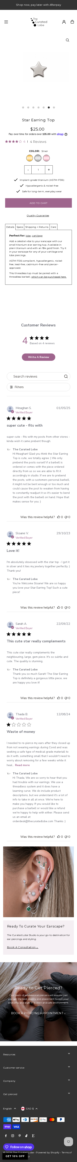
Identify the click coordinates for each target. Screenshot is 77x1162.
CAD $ (30, 1108)
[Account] (64, 22)
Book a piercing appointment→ (38, 1013)
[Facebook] (6, 1135)
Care (53, 226)
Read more (22, 765)
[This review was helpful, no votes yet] (58, 517)
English (7, 1108)
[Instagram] (12, 1135)
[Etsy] (33, 1135)
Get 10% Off (15, 1156)
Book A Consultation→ (22, 947)
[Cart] (72, 22)
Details (10, 226)
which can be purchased (45, 276)
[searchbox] (35, 376)
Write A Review (38, 357)
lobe (28, 235)
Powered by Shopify (47, 1152)
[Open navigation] (14, 21)
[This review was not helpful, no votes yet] (66, 517)
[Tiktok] (26, 1135)
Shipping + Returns (36, 226)
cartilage (37, 235)
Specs (20, 226)
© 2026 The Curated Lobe (18, 1152)
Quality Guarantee (38, 215)
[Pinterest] (20, 1135)
